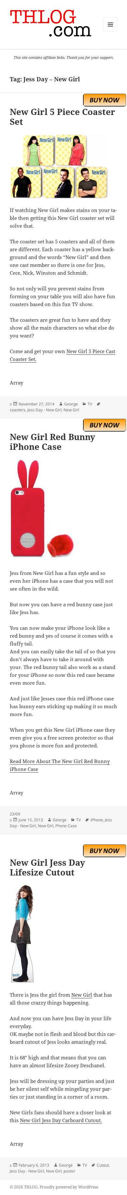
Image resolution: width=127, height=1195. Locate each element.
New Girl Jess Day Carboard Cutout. (61, 1120)
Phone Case (66, 825)
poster (69, 1171)
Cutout (103, 1165)
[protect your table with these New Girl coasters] (63, 166)
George (71, 404)
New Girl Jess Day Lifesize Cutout (47, 867)
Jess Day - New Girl (44, 410)
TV (90, 404)
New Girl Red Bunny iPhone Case (52, 441)
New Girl (71, 410)
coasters (17, 410)
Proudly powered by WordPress (69, 1187)
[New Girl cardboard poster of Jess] (63, 934)
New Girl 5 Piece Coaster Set (62, 116)
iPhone (97, 820)
